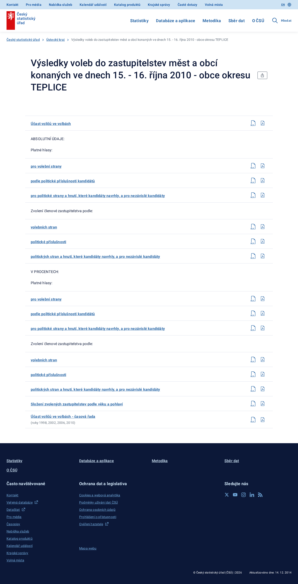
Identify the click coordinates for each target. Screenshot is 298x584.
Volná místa (214, 5)
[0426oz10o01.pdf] (262, 123)
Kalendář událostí (93, 5)
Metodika (212, 20)
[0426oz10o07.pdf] (262, 256)
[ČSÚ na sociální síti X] (226, 494)
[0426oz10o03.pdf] (262, 180)
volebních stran (44, 227)
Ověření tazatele (91, 524)
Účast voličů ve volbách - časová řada (63, 416)
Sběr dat (236, 20)
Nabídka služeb (60, 5)
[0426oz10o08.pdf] (262, 298)
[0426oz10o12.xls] (253, 374)
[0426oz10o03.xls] (253, 180)
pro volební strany (46, 166)
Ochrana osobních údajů (97, 509)
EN (283, 4)
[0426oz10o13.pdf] (262, 389)
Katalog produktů (127, 5)
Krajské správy (159, 5)
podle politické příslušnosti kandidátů (63, 181)
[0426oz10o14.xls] (253, 403)
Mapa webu (88, 548)
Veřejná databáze (20, 502)
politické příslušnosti (48, 242)
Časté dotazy (187, 5)
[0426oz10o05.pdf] (262, 226)
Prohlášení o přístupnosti (97, 517)
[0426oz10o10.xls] (253, 328)
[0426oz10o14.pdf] (262, 403)
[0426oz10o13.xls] (253, 389)
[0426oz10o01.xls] (253, 123)
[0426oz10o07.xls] (253, 256)
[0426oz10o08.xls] (253, 298)
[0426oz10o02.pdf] (262, 165)
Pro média (33, 5)
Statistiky (139, 20)
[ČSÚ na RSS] (260, 494)
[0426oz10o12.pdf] (262, 374)
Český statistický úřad (23, 39)
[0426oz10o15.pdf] (262, 419)
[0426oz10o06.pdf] (262, 241)
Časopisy (13, 524)
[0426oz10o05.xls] (253, 226)
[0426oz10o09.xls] (253, 313)
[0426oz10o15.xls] (253, 419)
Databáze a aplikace (175, 20)
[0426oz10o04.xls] (253, 195)
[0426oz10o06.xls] (253, 241)
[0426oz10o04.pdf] (262, 195)
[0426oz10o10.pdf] (262, 328)
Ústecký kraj (55, 39)
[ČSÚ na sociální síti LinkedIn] (252, 494)
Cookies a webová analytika (99, 495)
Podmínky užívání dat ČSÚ (98, 502)
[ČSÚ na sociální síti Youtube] (235, 494)
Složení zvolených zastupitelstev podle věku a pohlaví (77, 404)
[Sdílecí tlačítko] (262, 75)
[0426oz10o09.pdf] (262, 313)
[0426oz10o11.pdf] (262, 359)
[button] (40, 483)
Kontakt (12, 5)
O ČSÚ (258, 20)
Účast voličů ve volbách (51, 123)
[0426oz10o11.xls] (253, 359)
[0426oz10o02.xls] (253, 165)
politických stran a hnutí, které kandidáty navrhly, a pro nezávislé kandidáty (95, 256)
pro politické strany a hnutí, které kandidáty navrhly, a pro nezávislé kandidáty (98, 196)
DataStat (13, 509)
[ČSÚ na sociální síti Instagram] (243, 494)
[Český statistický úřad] (21, 20)
